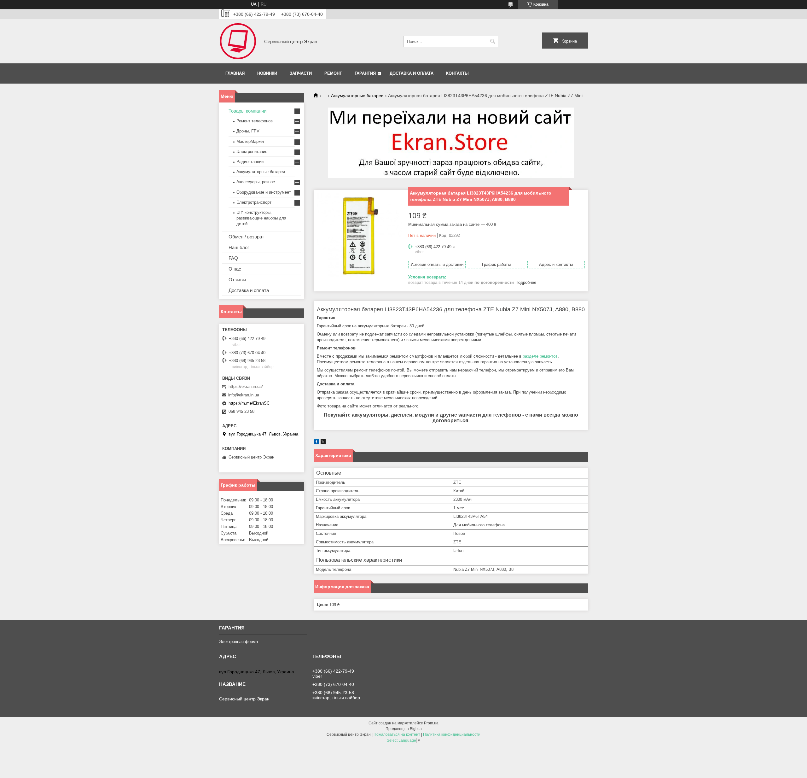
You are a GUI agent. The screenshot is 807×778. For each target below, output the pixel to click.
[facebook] (316, 443)
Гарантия (365, 73)
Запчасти (301, 73)
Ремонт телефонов (254, 121)
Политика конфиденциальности (451, 734)
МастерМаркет (250, 141)
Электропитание (251, 151)
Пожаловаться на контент (397, 734)
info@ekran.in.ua (243, 395)
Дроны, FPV (247, 131)
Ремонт (333, 73)
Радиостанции (250, 161)
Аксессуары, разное (255, 181)
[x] (323, 443)
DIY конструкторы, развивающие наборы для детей (261, 218)
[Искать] (492, 41)
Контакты (457, 73)
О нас (235, 269)
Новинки (267, 73)
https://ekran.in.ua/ (246, 386)
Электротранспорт (253, 202)
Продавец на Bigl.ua (404, 729)
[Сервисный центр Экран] (237, 41)
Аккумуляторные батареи (357, 95)
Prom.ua (431, 723)
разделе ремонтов (540, 356)
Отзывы (237, 279)
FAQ (233, 258)
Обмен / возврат (246, 236)
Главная (235, 73)
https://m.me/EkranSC (249, 403)
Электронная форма (238, 641)
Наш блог (239, 247)
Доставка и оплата (411, 73)
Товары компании (247, 111)
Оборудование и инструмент (263, 192)
